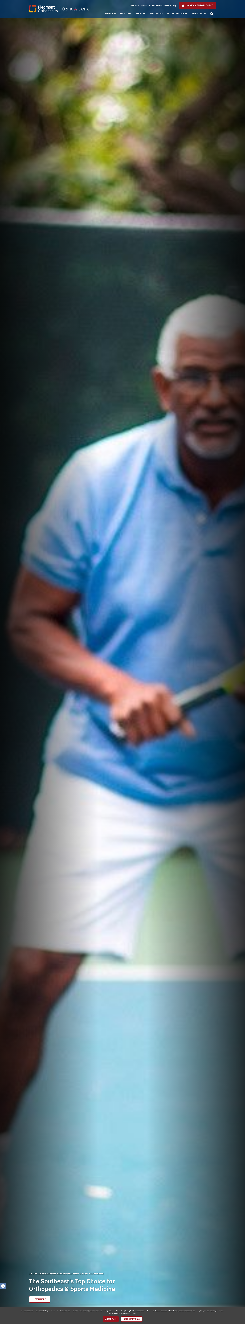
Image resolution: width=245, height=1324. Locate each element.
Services (140, 13)
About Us (133, 5)
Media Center (199, 13)
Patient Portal (155, 5)
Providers (110, 13)
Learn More (40, 1299)
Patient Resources (177, 13)
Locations (126, 13)
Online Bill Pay (170, 5)
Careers (143, 5)
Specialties (156, 13)
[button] (212, 14)
